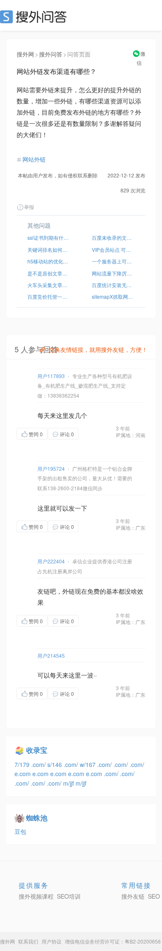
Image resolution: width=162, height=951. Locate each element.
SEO (35, 16)
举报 (29, 206)
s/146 (55, 764)
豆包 (20, 831)
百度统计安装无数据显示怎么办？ (113, 284)
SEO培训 (69, 896)
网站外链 (34, 159)
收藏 (95, 433)
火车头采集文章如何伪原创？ (48, 284)
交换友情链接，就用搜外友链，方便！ (98, 349)
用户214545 (51, 655)
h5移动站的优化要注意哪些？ (48, 261)
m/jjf (69, 783)
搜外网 (25, 54)
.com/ (39, 764)
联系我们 (28, 941)
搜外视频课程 (36, 896)
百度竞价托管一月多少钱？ (48, 296)
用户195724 (51, 468)
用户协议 (51, 941)
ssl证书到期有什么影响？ (48, 237)
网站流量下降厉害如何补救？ (113, 273)
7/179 (23, 764)
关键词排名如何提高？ (48, 249)
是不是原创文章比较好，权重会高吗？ (48, 273)
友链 (43, 591)
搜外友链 (133, 896)
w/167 (88, 764)
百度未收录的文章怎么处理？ (113, 237)
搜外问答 (50, 54)
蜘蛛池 (36, 818)
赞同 (36, 433)
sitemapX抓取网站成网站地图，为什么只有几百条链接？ (113, 296)
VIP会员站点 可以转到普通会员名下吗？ (113, 249)
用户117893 (51, 375)
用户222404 (51, 561)
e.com (23, 773)
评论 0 (67, 433)
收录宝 (36, 750)
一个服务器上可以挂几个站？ (113, 261)
